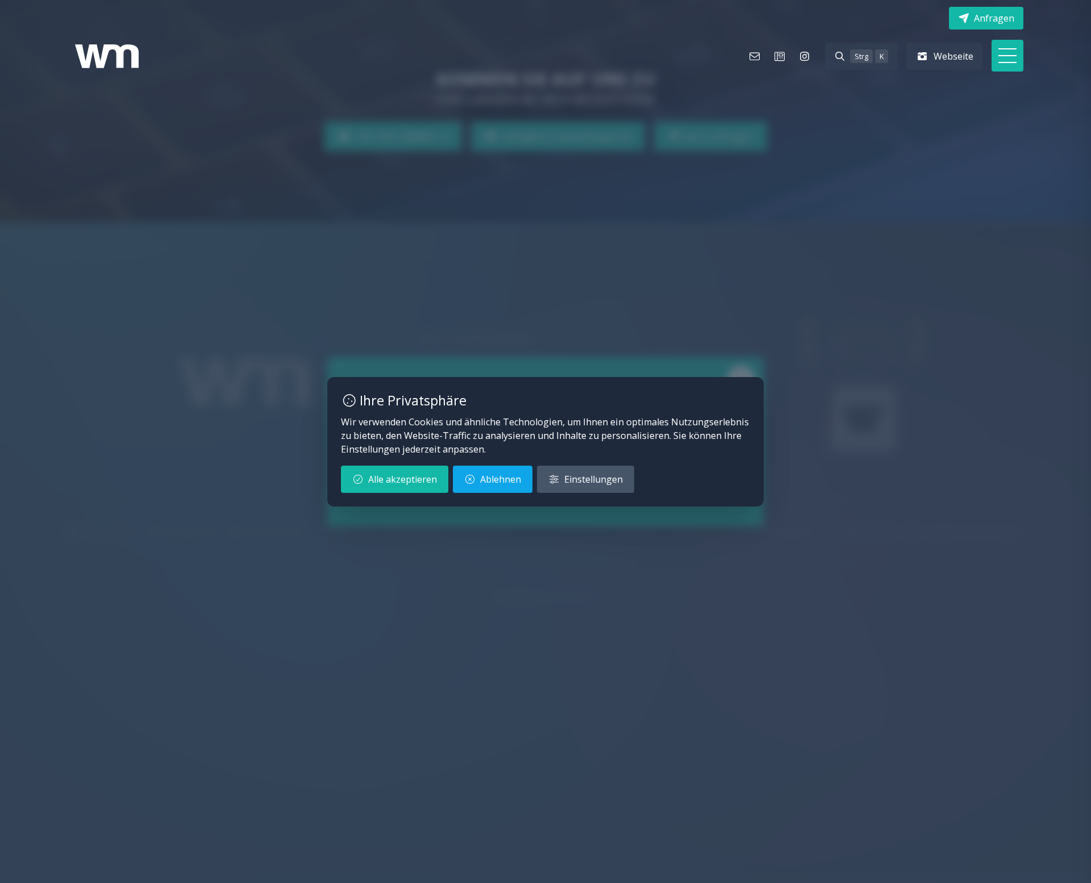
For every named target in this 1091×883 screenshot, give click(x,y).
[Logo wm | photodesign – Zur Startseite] (107, 56)
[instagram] (804, 56)
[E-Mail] (754, 56)
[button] (1007, 56)
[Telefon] (779, 56)
